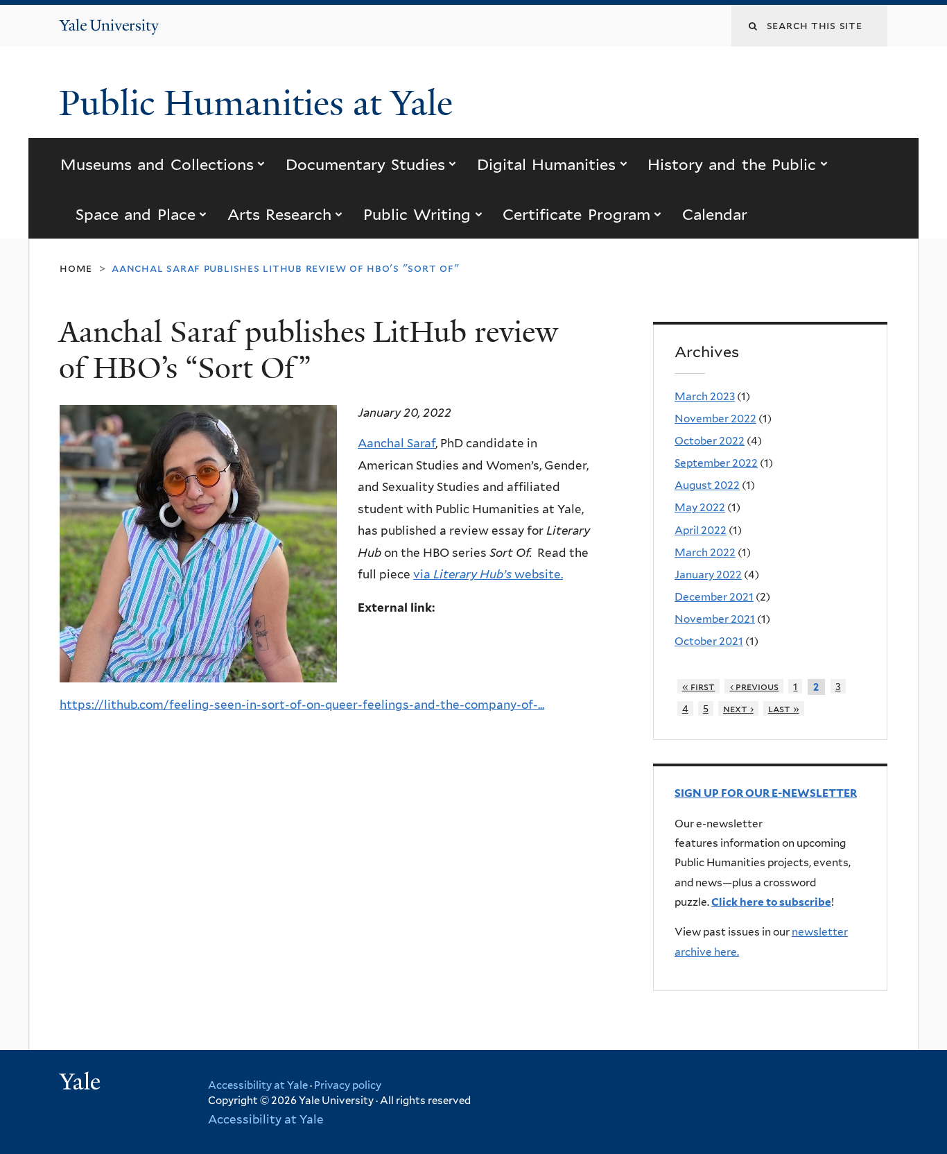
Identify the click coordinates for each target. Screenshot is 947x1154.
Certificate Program (576, 214)
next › (738, 708)
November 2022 (715, 418)
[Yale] (82, 1083)
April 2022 (701, 530)
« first (698, 686)
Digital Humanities (546, 164)
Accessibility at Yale (258, 1085)
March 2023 (705, 396)
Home (76, 268)
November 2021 (715, 619)
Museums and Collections (157, 164)
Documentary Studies (365, 164)
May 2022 (700, 507)
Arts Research (279, 214)
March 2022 (705, 552)
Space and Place (136, 214)
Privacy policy (347, 1085)
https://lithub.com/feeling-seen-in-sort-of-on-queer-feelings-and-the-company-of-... (302, 705)
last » (783, 708)
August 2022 (707, 485)
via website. (488, 574)
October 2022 (710, 440)
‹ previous (754, 686)
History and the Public (732, 164)
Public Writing (417, 214)
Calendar (714, 214)
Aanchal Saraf (396, 443)
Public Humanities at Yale (260, 103)
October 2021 (709, 641)
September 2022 (716, 463)
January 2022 (708, 574)
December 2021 (714, 596)
